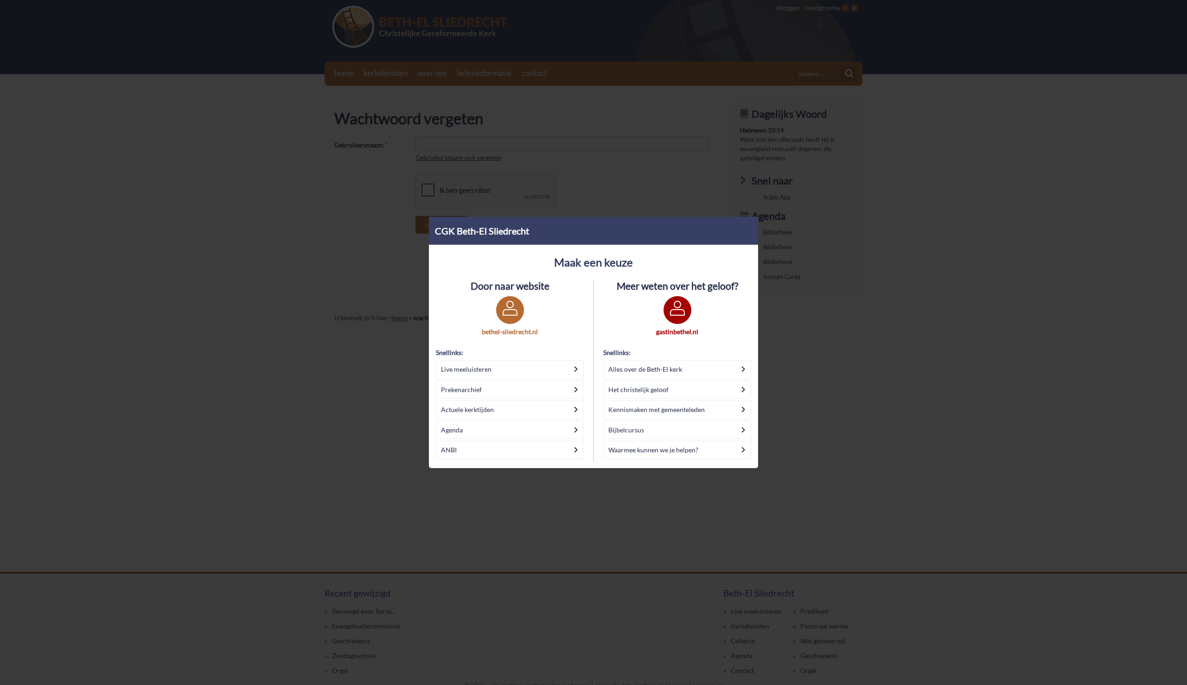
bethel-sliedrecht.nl (510, 332)
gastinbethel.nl (677, 332)
